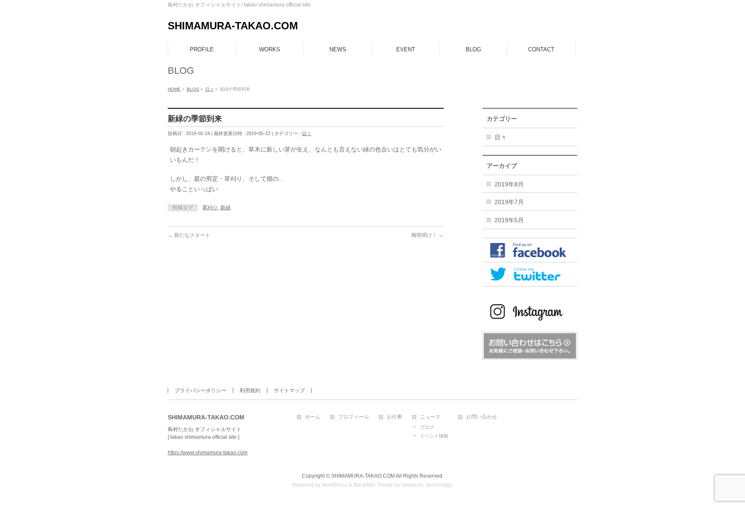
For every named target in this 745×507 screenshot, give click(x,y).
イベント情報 (434, 435)
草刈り (210, 208)
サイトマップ (289, 390)
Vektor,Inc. (413, 485)
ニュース (430, 417)
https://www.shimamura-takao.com (207, 453)
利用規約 (250, 390)
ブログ (427, 427)
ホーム (312, 417)
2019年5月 (509, 220)
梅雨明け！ (427, 235)
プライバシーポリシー (200, 390)
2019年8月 (509, 184)
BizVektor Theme (373, 485)
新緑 (225, 208)
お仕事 (394, 417)
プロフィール (353, 417)
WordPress (334, 485)
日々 (306, 133)
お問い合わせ (481, 417)
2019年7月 (509, 201)
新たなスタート (189, 235)
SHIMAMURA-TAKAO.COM (233, 25)
